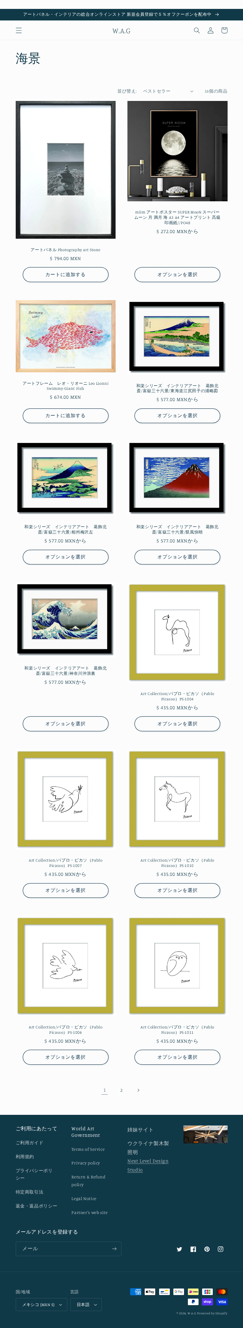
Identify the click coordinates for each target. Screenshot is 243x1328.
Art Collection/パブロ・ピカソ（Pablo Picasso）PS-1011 (177, 1030)
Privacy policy (85, 1162)
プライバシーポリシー (34, 1174)
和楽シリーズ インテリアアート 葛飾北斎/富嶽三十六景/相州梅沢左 (65, 529)
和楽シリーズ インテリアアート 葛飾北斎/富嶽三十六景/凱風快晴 (177, 529)
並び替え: (127, 91)
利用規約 (25, 1156)
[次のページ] (138, 1090)
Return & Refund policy (88, 1180)
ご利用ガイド (30, 1142)
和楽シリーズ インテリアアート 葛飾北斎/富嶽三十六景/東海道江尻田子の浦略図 (177, 388)
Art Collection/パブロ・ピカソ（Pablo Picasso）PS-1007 (66, 863)
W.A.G (192, 1313)
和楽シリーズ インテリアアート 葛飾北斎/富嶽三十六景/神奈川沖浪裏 (65, 671)
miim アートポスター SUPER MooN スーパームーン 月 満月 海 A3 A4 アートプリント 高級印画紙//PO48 (177, 217)
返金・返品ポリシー (36, 1205)
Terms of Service (88, 1149)
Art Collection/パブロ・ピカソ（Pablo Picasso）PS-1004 (177, 696)
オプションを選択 (177, 274)
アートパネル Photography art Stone (65, 249)
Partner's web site (89, 1212)
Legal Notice (84, 1198)
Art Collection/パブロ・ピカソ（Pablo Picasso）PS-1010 (177, 863)
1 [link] (104, 1090)
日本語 (83, 1304)
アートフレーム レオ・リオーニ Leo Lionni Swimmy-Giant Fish (65, 386)
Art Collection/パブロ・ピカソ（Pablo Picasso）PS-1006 (66, 1030)
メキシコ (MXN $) (38, 1304)
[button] (18, 30)
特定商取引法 (30, 1191)
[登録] (114, 1249)
